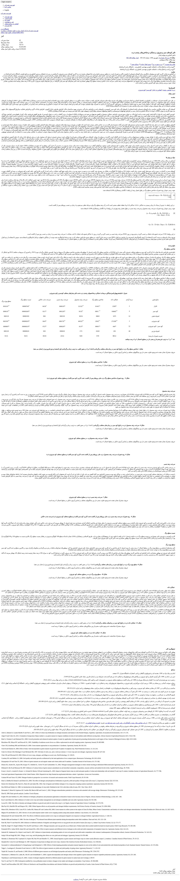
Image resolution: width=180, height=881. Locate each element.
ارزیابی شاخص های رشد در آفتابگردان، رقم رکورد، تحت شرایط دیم (126, 723)
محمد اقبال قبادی (145, 64)
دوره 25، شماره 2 (164, 58)
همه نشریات (8, 16)
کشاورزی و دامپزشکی (11, 24)
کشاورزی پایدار (157, 90)
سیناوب (75, 879)
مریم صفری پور (157, 64)
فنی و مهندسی (9, 22)
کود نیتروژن (142, 90)
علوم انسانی (8, 18)
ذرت (173, 90)
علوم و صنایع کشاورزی (93, 723)
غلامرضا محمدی (169, 64)
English (6, 10)
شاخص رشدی (167, 90)
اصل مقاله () (132, 58)
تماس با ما (7, 7)
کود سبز (148, 90)
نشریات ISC (8, 25)
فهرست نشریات (9, 5)
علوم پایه (7, 20)
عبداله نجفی (135, 64)
